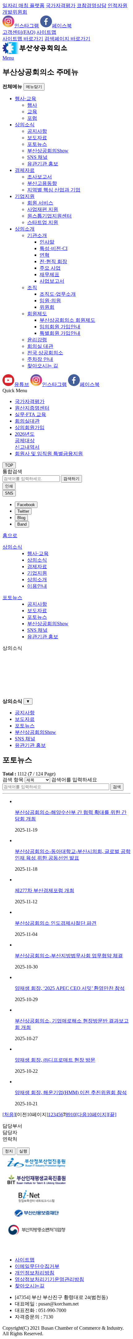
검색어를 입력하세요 (74, 779)
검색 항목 (13, 779)
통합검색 (12, 471)
